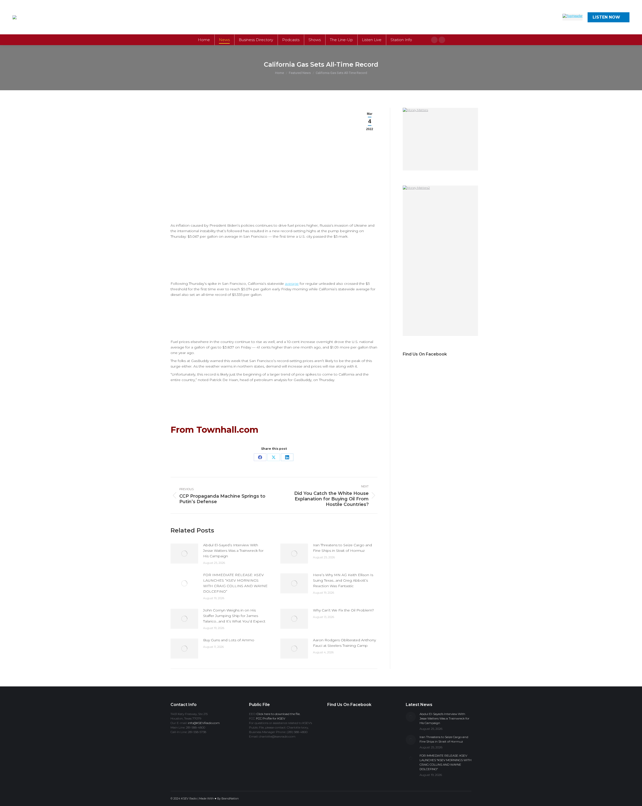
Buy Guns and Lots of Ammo (228, 640)
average (292, 283)
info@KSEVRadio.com (204, 723)
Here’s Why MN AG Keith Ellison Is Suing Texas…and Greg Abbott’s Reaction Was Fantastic (343, 580)
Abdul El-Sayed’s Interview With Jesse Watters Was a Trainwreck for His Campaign (233, 550)
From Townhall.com (214, 429)
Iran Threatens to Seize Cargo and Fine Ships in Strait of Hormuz (342, 548)
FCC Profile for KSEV (270, 718)
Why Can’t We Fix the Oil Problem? (343, 610)
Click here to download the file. (278, 714)
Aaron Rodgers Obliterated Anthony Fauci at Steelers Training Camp (344, 643)
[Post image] (184, 554)
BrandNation (230, 798)
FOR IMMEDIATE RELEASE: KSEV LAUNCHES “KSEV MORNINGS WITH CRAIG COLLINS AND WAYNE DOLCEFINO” (235, 583)
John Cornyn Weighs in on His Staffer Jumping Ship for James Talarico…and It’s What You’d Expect (234, 615)
